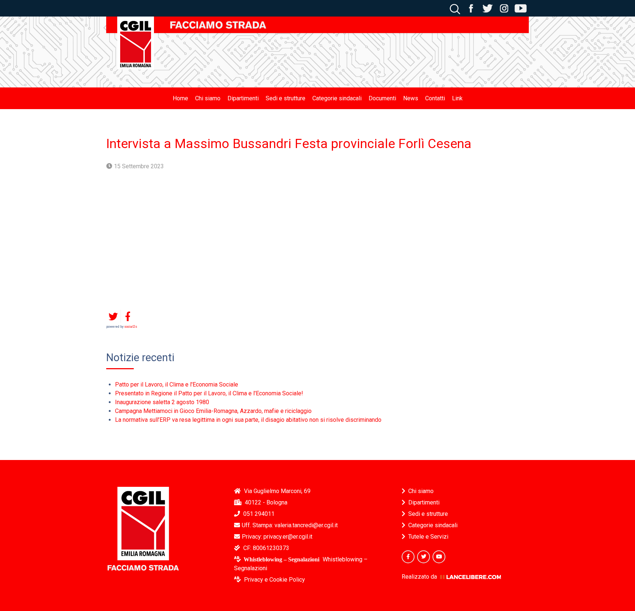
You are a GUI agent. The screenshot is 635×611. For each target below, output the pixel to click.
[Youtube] (439, 556)
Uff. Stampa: (290, 525)
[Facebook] (408, 556)
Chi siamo (421, 491)
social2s (130, 326)
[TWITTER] (487, 7)
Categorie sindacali (433, 525)
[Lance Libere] (470, 576)
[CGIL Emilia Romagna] (135, 43)
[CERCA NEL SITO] (455, 7)
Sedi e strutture (428, 513)
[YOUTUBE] (520, 7)
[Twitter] (423, 556)
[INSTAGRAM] (504, 7)
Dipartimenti (424, 502)
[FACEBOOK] (471, 7)
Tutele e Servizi (428, 536)
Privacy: (277, 536)
